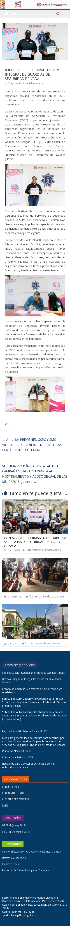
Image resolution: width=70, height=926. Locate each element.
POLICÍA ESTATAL (10, 786)
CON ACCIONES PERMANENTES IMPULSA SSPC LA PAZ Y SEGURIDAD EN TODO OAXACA (35, 542)
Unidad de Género (11, 864)
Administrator (36, 83)
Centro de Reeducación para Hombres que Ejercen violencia (31, 851)
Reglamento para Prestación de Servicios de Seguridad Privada (33, 672)
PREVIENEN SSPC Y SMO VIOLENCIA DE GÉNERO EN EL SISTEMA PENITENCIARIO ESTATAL (31, 444)
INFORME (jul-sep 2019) (14, 825)
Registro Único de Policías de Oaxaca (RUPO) (25, 731)
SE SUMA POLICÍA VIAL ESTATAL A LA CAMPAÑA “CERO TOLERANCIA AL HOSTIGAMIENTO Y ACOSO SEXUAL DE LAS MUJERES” (34, 474)
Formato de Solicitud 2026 (17, 757)
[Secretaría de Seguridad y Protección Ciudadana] (6, 13)
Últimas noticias (15, 64)
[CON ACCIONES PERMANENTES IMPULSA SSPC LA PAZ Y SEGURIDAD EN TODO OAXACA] (35, 502)
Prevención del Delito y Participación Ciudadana (25, 870)
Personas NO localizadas (16, 751)
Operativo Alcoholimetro (14, 858)
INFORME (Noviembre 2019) (16, 831)
